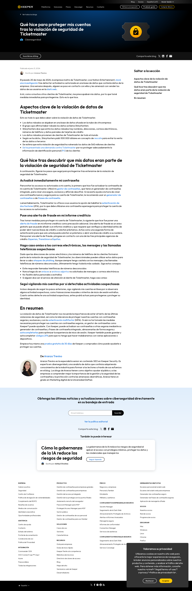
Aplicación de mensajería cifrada (152, 501)
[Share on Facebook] (167, 56)
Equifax (56, 239)
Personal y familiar (107, 490)
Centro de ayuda (24, 524)
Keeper (25, 7)
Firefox (143, 540)
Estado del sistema (25, 531)
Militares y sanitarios (107, 498)
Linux (142, 533)
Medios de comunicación (27, 508)
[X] (91, 584)
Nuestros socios (146, 510)
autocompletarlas (29, 332)
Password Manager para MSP (68, 505)
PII (63, 150)
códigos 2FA (42, 335)
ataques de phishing (43, 260)
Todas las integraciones (27, 565)
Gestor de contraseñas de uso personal (72, 515)
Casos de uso (62, 528)
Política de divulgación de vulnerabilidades (34, 498)
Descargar (78, 7)
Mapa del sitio (62, 565)
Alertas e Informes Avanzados (111, 517)
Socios (140, 2)
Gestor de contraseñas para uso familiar (72, 519)
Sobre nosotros (24, 487)
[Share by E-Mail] (170, 56)
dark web (52, 89)
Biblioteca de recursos (65, 555)
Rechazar (150, 581)
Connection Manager (108, 528)
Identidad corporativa (26, 512)
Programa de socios (147, 517)
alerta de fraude (28, 223)
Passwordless (23, 562)
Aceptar (165, 581)
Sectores (60, 531)
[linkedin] (88, 584)
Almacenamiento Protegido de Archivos (115, 514)
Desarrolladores (63, 573)
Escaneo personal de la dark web (152, 487)
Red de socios (145, 514)
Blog (133, 2)
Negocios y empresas (108, 487)
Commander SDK (25, 551)
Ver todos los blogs (29, 14)
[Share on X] (159, 56)
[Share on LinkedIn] (163, 56)
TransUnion (44, 239)
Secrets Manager (106, 507)
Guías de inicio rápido (65, 548)
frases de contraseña (49, 198)
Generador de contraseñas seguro (153, 494)
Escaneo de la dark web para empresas (155, 490)
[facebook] (94, 584)
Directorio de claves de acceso (68, 558)
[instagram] (97, 584)
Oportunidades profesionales (29, 515)
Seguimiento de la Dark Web (110, 510)
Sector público (62, 512)
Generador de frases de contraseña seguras (157, 498)
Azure (20, 558)
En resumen (140, 97)
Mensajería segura (107, 521)
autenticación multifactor (61, 320)
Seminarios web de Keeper (67, 569)
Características (62, 535)
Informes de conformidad (109, 524)
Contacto (22, 528)
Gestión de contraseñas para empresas (72, 490)
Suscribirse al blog (30, 56)
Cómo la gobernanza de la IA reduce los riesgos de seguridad (61, 453)
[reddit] (100, 584)
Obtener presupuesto (130, 7)
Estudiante (104, 494)
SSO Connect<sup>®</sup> (29, 555)
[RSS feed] (104, 584)
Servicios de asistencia (108, 531)
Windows (143, 530)
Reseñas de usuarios (26, 505)
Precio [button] (68, 7)
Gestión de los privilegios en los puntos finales (74, 498)
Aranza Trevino (53, 356)
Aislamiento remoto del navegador (70, 501)
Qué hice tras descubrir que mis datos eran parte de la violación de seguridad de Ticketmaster (152, 89)
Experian (32, 239)
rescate (98, 138)
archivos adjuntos (60, 271)
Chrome (143, 537)
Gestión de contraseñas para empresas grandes (75, 487)
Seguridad (22, 490)
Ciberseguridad (33, 39)
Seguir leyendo (95, 459)
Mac (141, 526)
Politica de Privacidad (26, 542)
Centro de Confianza (26, 494)
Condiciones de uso (25, 539)
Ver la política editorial (96, 421)
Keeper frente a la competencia (69, 551)
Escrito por (57, 464)
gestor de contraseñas (68, 188)
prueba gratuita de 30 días (58, 343)
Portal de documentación (28, 535)
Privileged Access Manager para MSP (71, 508)
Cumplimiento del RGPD (27, 501)
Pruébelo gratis (149, 7)
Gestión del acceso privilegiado (69, 494)
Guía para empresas (64, 544)
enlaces (45, 271)
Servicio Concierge (107, 548)
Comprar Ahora (166, 7)
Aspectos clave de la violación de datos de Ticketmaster (151, 80)
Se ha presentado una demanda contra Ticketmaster (49, 147)
